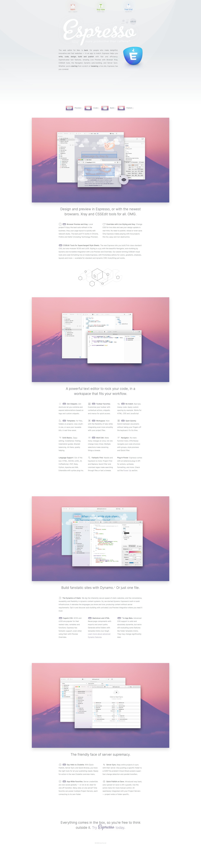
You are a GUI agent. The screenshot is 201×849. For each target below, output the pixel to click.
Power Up (127, 470)
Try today (108, 827)
